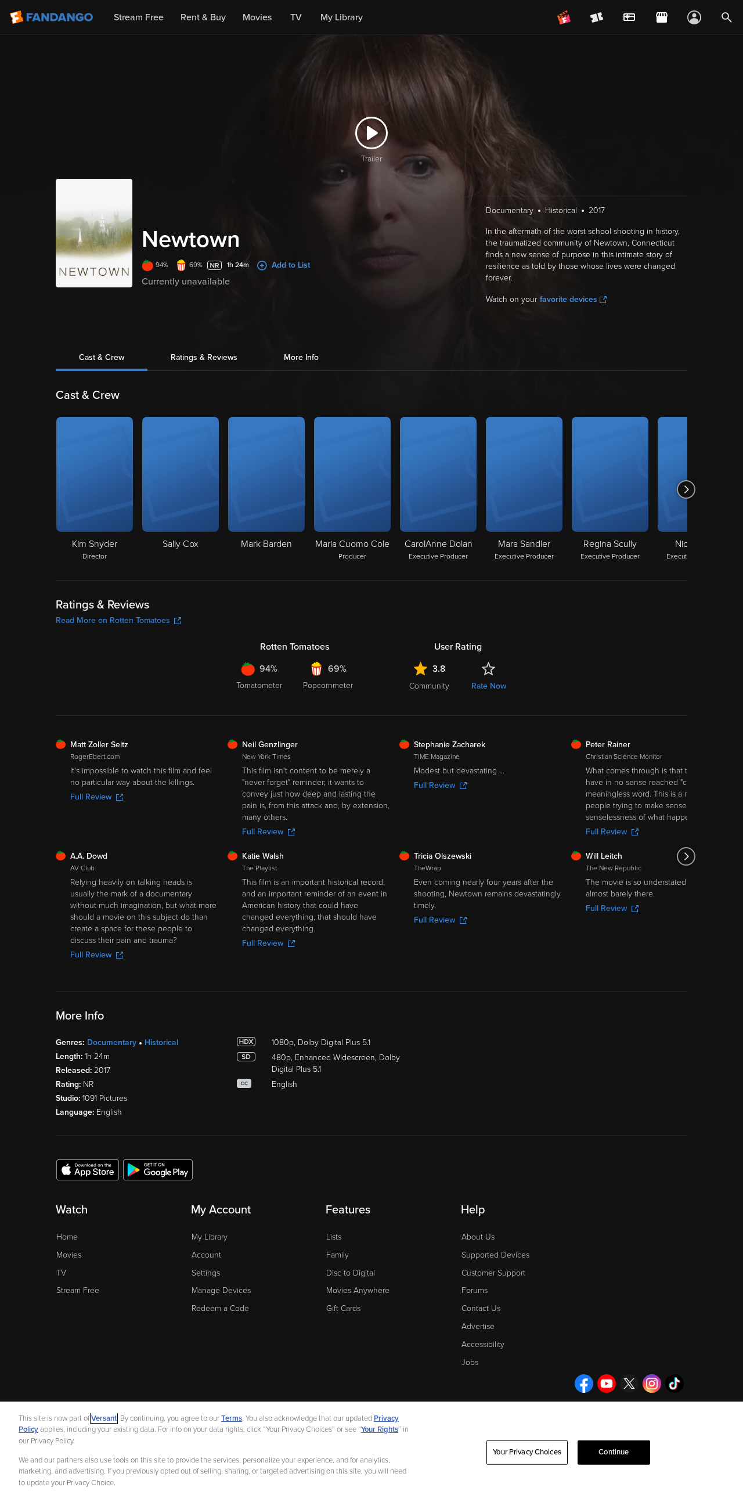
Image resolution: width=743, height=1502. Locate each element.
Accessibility (482, 1344)
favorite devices (568, 299)
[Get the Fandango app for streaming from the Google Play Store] (157, 1169)
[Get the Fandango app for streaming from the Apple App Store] (88, 1169)
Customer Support (493, 1273)
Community (429, 686)
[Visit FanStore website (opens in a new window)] (661, 17)
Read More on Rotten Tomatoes (113, 620)
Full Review (90, 797)
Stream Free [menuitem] (139, 17)
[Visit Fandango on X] (629, 1383)
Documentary (111, 1042)
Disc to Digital (350, 1273)
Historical (161, 1042)
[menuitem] (629, 17)
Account (206, 1255)
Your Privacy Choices (527, 1452)
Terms (231, 1418)
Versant (104, 1418)
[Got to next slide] (686, 489)
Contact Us (480, 1308)
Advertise (478, 1326)
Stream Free (77, 1290)
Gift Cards (343, 1308)
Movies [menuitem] (257, 17)
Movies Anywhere (357, 1290)
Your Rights (379, 1429)
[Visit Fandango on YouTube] (606, 1383)
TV (61, 1273)
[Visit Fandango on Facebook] (584, 1383)
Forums (474, 1290)
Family (337, 1255)
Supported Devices (495, 1255)
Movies (68, 1255)
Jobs (469, 1362)
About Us (478, 1237)
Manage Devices (221, 1290)
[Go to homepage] (52, 17)
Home (67, 1237)
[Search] (726, 17)
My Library (210, 1237)
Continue (613, 1452)
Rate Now (488, 686)
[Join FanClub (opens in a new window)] (564, 17)
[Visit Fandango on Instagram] (652, 1383)
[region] (371, 1452)
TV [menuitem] (296, 17)
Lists (333, 1237)
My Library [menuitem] (341, 17)
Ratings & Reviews (204, 357)
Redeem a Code (220, 1308)
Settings (206, 1273)
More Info (301, 357)
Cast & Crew (101, 357)
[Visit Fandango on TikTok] (674, 1383)
